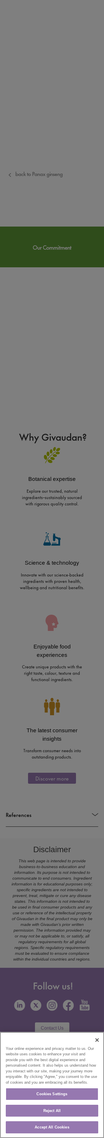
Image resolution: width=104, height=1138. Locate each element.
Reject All (52, 1111)
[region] (52, 1085)
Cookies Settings (51, 1094)
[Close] (97, 1040)
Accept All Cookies (52, 1127)
